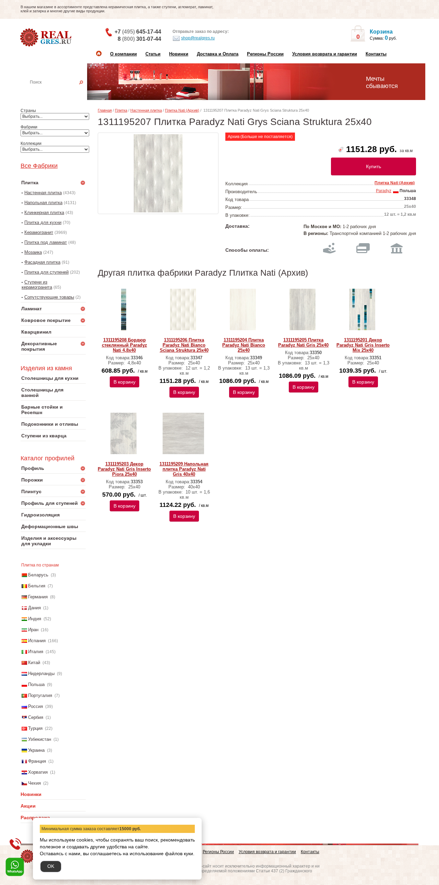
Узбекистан (39, 739)
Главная (105, 110)
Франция (37, 761)
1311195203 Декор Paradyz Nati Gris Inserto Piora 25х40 (124, 469)
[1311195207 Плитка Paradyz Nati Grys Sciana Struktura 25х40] (158, 173)
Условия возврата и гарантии (324, 54)
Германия (38, 596)
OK (50, 866)
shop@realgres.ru (198, 38)
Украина (36, 750)
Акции (28, 806)
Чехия (34, 783)
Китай (34, 662)
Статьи (153, 54)
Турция (35, 728)
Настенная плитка (60, 92)
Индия (34, 618)
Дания (34, 607)
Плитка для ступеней (46, 272)
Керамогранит (38, 232)
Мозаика (33, 252)
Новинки (178, 54)
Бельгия (36, 585)
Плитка (121, 110)
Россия (35, 706)
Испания (37, 640)
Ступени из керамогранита (37, 284)
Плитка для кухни (42, 222)
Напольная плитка (43, 202)
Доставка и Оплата (217, 54)
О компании (123, 54)
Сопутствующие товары (49, 297)
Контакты (376, 54)
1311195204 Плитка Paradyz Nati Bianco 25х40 (243, 345)
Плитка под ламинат (45, 242)
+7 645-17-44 (138, 32)
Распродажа (35, 817)
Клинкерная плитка (44, 212)
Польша (36, 684)
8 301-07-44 (139, 39)
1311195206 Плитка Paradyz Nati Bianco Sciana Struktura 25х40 (184, 345)
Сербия (35, 717)
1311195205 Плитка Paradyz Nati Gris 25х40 (303, 342)
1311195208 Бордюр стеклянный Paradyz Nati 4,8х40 (124, 345)
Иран (33, 629)
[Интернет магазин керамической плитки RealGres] (46, 37)
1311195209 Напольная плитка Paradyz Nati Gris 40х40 (184, 469)
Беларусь (38, 574)
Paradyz (383, 190)
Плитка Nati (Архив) (182, 110)
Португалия (40, 695)
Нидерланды (41, 673)
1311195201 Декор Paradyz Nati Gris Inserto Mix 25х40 (363, 345)
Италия (35, 651)
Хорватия (38, 772)
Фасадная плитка (42, 262)
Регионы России (265, 54)
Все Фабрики (39, 165)
